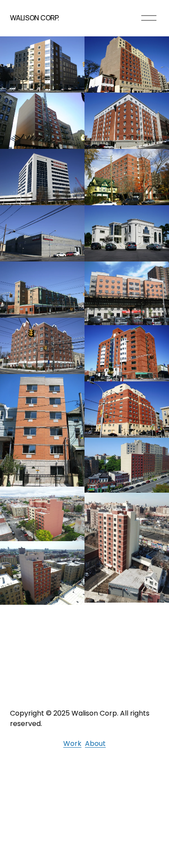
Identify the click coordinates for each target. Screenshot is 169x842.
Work (72, 743)
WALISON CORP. (34, 18)
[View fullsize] (42, 64)
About (95, 743)
